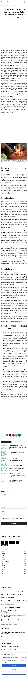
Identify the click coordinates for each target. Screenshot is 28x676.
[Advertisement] (14, 34)
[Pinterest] (13, 435)
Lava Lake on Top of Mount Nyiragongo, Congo (12, 591)
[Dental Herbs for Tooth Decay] (4, 453)
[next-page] (4, 487)
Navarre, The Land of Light (7, 597)
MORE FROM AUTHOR (17, 442)
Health (6, 5)
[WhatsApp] (16, 435)
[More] (22, 435)
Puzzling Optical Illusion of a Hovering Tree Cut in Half (13, 601)
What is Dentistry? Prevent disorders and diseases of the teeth (16, 460)
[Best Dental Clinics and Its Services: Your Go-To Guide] (4, 481)
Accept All (14, 665)
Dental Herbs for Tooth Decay (16, 452)
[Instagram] (6, 542)
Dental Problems (12, 5)
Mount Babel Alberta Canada (7, 604)
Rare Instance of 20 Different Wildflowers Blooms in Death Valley (13, 611)
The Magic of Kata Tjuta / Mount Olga (10, 646)
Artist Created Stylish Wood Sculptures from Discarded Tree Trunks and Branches (13, 615)
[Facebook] (7, 435)
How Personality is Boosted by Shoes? (9, 649)
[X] (10, 435)
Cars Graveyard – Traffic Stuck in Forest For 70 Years (13, 594)
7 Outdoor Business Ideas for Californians (10, 607)
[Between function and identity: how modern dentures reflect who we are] (4, 475)
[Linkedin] (19, 435)
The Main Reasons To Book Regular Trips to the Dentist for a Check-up (17, 447)
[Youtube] (17, 542)
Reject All (14, 673)
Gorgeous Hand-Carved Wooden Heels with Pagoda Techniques (13, 620)
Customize (14, 669)
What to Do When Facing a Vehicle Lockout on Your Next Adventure (13, 632)
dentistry (3, 107)
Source (8, 163)
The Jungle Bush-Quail (6, 643)
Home (2, 5)
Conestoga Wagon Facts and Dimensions (10, 636)
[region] (14, 664)
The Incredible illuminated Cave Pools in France (12, 640)
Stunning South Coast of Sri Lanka (9, 624)
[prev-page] (2, 487)
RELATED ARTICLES (6, 442)
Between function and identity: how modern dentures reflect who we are (18, 475)
